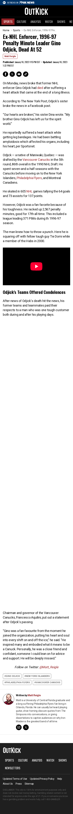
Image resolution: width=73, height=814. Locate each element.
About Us (8, 783)
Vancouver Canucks (36, 159)
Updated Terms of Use (15, 778)
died (40, 88)
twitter (26, 727)
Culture (21, 22)
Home (6, 30)
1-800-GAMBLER (52, 799)
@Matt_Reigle (48, 667)
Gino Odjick (13, 676)
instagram (19, 727)
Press (19, 783)
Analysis (35, 22)
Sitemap (29, 783)
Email (19, 74)
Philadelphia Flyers (29, 178)
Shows (61, 22)
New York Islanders (38, 676)
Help (59, 778)
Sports (8, 22)
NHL (29, 191)
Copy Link (25, 74)
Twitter (12, 74)
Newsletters (12, 768)
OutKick (36, 11)
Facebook (5, 74)
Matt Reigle (10, 56)
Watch (49, 22)
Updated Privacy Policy (42, 778)
